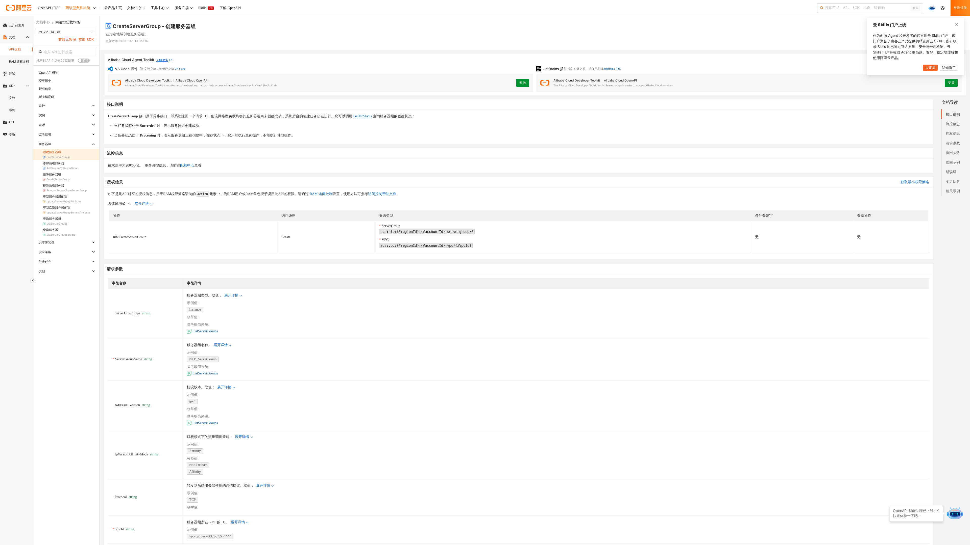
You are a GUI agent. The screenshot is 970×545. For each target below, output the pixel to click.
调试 (12, 73)
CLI (11, 122)
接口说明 (953, 114)
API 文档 (15, 49)
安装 (12, 98)
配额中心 (187, 165)
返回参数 (953, 152)
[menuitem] (16, 25)
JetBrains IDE (612, 69)
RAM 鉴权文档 (19, 61)
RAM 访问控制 (321, 194)
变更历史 (953, 181)
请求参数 (953, 143)
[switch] (84, 61)
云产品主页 (16, 25)
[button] (937, 510)
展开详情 (142, 203)
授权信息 (953, 133)
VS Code (179, 69)
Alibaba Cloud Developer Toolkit (148, 80)
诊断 (12, 134)
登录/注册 (960, 8)
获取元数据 (67, 39)
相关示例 (953, 191)
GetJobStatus (362, 116)
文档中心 (43, 22)
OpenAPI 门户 (48, 8)
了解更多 (162, 60)
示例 (12, 110)
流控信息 (953, 124)
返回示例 (953, 162)
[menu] (16, 79)
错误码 (951, 172)
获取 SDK (86, 39)
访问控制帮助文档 (382, 194)
